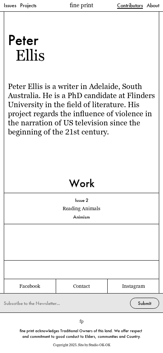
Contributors (130, 6)
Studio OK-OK (99, 345)
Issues (10, 6)
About (153, 6)
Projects (28, 6)
